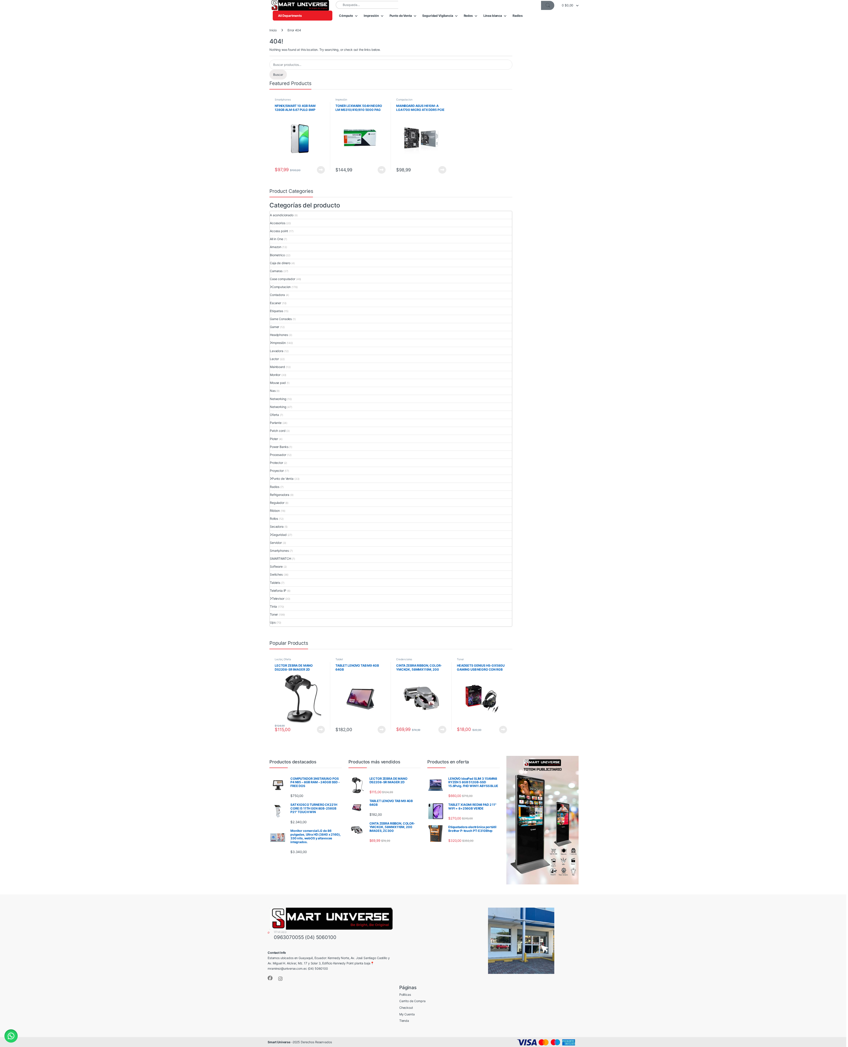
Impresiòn (341, 99)
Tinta (273, 606)
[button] (11, 1036)
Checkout (406, 1007)
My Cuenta (407, 1014)
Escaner (275, 303)
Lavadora (276, 351)
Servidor (276, 542)
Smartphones (283, 99)
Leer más (321, 170)
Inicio (273, 30)
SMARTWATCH (280, 558)
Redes (468, 15)
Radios (518, 15)
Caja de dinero (280, 263)
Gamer (274, 327)
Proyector (277, 470)
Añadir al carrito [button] (381, 170)
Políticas (405, 994)
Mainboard (277, 367)
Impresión (371, 15)
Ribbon (275, 510)
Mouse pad (278, 383)
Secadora (277, 526)
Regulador (277, 503)
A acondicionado (281, 215)
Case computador (282, 279)
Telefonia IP (278, 590)
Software (276, 566)
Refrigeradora (279, 495)
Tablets (275, 582)
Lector (274, 359)
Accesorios (277, 223)
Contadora (277, 295)
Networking (278, 399)
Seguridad (279, 535)
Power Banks (279, 447)
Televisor (278, 598)
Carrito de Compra (412, 1001)
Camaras (276, 271)
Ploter (274, 439)
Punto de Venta (401, 15)
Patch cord (278, 430)
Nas (273, 391)
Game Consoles (281, 319)
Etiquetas (276, 311)
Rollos (274, 518)
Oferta (274, 415)
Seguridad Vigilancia (437, 15)
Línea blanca (492, 15)
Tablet (339, 659)
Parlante (276, 423)
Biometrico (277, 255)
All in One (276, 239)
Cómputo (346, 15)
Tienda (404, 1020)
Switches (276, 574)
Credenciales (404, 659)
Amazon (275, 247)
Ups (273, 622)
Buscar (278, 74)
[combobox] (367, 5)
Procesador (278, 455)
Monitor (275, 375)
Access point (279, 231)
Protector (276, 463)
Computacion (404, 99)
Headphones (279, 335)
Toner (274, 614)
